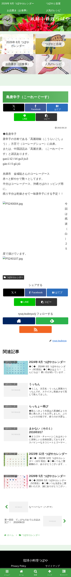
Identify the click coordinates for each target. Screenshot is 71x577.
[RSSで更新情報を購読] (35, 329)
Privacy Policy (18, 566)
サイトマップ (52, 566)
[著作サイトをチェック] (19, 320)
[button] (46, 117)
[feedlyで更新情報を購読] (52, 320)
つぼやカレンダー (15, 277)
